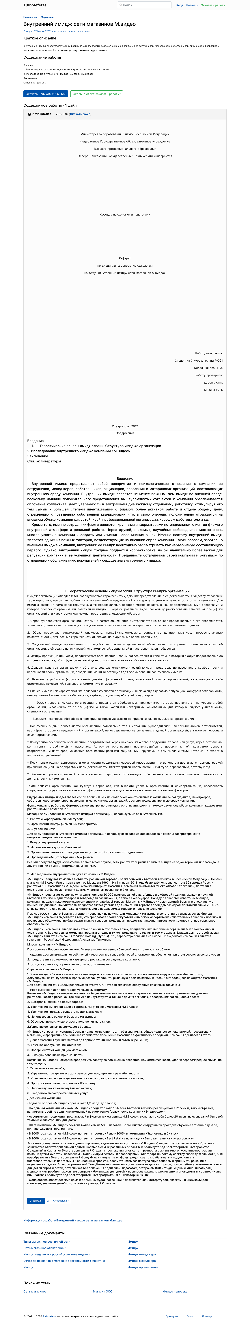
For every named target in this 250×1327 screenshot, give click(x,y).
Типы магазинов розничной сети (46, 1241)
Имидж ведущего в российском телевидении (56, 1254)
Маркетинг (47, 17)
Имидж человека (175, 1291)
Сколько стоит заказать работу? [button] (97, 94)
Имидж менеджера (142, 1261)
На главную (30, 17)
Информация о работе (72, 1220)
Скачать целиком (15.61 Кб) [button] (46, 94)
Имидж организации (143, 1267)
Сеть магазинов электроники (44, 1248)
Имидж (28, 1267)
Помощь (192, 5)
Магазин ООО (102, 1291)
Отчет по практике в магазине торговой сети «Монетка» (64, 1261)
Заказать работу (213, 5)
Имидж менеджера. (142, 1254)
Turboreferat (50, 1316)
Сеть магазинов (34, 1291)
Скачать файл (80, 114)
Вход (179, 5)
